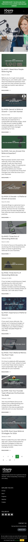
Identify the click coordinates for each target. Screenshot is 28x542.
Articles (3, 490)
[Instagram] (9, 514)
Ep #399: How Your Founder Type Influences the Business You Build (13, 393)
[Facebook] (6, 514)
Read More (6, 90)
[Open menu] (23, 11)
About (3, 493)
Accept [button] (22, 540)
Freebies (4, 502)
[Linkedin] (3, 514)
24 (10, 460)
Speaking (4, 499)
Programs (4, 496)
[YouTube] (12, 514)
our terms (17, 540)
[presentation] (14, 60)
